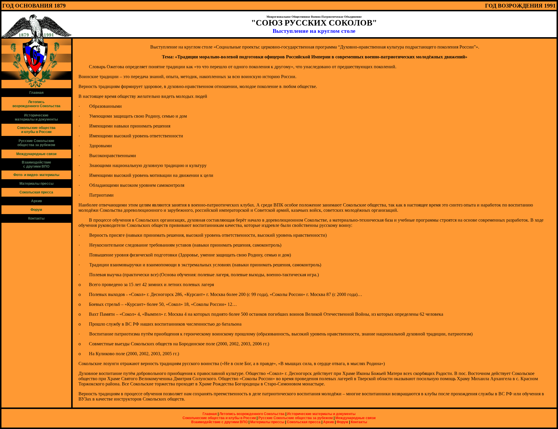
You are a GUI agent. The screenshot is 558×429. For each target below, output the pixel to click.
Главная (36, 93)
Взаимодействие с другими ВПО (219, 422)
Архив (36, 201)
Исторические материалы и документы (321, 414)
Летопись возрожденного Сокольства (252, 414)
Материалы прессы (36, 184)
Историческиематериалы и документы (36, 117)
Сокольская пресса (304, 422)
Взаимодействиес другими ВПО (36, 164)
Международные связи (355, 418)
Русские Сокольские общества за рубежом (295, 418)
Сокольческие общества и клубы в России (219, 418)
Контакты (36, 218)
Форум (342, 422)
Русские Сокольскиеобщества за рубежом (36, 143)
